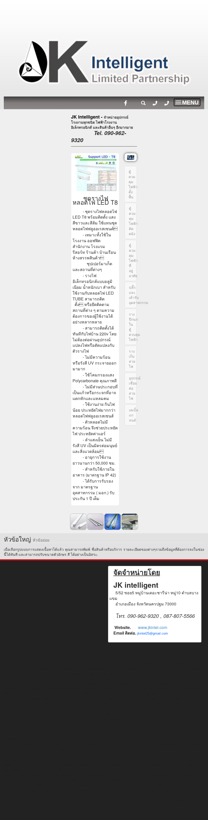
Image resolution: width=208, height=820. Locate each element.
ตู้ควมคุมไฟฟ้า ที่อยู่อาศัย (132, 260)
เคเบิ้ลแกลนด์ (132, 415)
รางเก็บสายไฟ (132, 359)
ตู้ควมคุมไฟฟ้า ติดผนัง (132, 221)
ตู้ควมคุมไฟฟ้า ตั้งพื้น (133, 184)
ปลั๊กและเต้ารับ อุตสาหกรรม (132, 295)
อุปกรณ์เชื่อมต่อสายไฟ (132, 388)
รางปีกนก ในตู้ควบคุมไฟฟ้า (132, 327)
